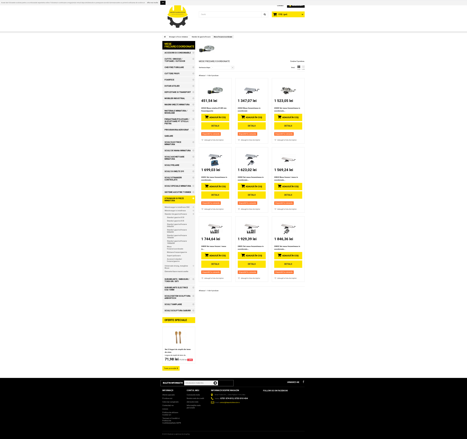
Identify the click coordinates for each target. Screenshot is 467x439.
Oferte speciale (176, 320)
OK (163, 3)
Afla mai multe (152, 3)
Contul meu (193, 390)
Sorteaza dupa (204, 67)
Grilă (298, 69)
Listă (303, 69)
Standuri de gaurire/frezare (201, 37)
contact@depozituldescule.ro (230, 402)
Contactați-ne (168, 405)
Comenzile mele (193, 395)
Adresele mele (192, 402)
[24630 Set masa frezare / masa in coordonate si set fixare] (215, 226)
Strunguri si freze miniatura (178, 37)
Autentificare (297, 5)
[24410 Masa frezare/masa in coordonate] (252, 88)
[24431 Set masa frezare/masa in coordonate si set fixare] (215, 157)
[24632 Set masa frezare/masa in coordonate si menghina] (288, 226)
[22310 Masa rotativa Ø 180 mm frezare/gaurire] (215, 88)
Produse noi (167, 398)
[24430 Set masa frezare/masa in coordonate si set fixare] (288, 88)
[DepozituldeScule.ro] (178, 16)
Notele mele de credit (195, 398)
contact (280, 5)
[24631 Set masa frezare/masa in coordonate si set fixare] (252, 226)
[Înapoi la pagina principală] (164, 36)
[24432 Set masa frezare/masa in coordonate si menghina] (252, 157)
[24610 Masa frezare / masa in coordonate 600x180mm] (288, 157)
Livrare (165, 409)
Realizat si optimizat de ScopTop (179, 434)
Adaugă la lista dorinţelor (214, 140)
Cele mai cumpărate (170, 402)
